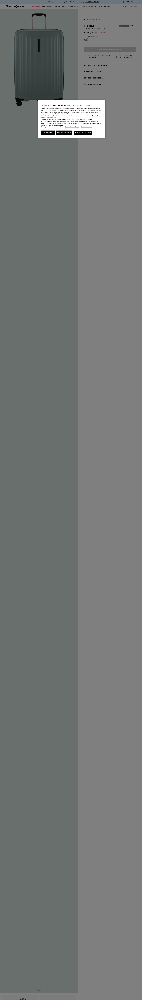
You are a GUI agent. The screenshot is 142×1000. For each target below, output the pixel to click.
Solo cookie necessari (64, 132)
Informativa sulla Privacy (72, 127)
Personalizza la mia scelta (83, 132)
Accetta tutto (48, 132)
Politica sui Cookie (51, 117)
